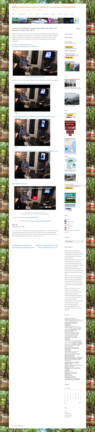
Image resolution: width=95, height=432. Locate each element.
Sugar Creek (73, 352)
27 (75, 399)
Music (28, 230)
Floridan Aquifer (77, 327)
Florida (68, 327)
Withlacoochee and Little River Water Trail (73, 365)
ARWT (72, 320)
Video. (16, 113)
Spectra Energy (69, 351)
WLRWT (68, 371)
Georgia (19, 232)
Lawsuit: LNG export (70, 138)
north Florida (28, 232)
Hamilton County (69, 331)
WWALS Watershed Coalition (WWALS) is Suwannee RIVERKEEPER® (43, 7)
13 (75, 395)
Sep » (80, 402)
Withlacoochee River (73, 369)
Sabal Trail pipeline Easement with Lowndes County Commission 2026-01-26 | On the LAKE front (74, 252)
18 (70, 397)
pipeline (68, 342)
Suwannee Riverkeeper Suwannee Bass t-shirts (70, 170)
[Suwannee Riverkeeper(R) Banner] (70, 207)
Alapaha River (70, 318)
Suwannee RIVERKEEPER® (31, 217)
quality (77, 342)
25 (70, 399)
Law (67, 333)
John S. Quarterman (72, 332)
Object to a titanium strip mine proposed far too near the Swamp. (73, 88)
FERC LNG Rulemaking (70, 93)
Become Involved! (22, 14)
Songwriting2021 (33, 230)
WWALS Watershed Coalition (18, 236)
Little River (74, 333)
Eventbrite (67, 219)
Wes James (54, 234)
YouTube (68, 228)
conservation (71, 323)
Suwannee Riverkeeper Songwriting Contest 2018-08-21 (35, 76)
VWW (68, 361)
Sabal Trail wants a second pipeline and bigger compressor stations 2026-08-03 (74, 256)
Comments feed (68, 415)
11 (70, 395)
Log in (66, 411)
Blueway (79, 321)
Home (13, 14)
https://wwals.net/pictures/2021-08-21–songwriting (24, 46)
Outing (78, 340)
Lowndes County (71, 335)
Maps (72, 14)
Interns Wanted (69, 37)
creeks (67, 326)
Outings (37, 14)
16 (65, 397)
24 (67, 399)
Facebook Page (69, 221)
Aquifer (67, 320)
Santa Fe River (69, 346)
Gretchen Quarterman (71, 330)
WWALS (71, 372)
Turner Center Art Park (42, 234)
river (77, 343)
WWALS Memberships (70, 50)
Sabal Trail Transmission (72, 345)
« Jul (65, 402)
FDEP (72, 326)
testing (68, 359)
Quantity (68, 344)
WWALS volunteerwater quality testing (70, 62)
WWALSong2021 (41, 230)
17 (67, 397)
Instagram (68, 224)
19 (73, 397)
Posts (30, 14)
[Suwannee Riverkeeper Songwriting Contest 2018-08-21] (35, 75)
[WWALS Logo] (70, 202)
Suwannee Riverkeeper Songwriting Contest (27, 234)
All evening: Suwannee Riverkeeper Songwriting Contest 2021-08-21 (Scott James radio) (36, 151)
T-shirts (66, 156)
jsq (42, 236)
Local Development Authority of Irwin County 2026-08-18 (73, 307)
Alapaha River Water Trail (72, 319)
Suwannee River (72, 354)
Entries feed (67, 413)
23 (65, 399)
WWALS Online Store (70, 173)
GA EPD (67, 329)
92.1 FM (51, 230)
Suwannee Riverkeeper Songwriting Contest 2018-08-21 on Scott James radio (34, 83)
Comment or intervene (70, 105)
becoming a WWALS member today (43, 221)
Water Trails (45, 14)
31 (67, 400)
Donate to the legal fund (71, 153)
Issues (59, 14)
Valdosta (50, 234)
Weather (68, 364)
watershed (72, 362)
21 (78, 397)
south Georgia (47, 232)
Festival (24, 230)
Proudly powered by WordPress (18, 425)
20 (75, 397)
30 (65, 400)
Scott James (33, 232)
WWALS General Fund (70, 113)
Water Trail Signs (69, 120)
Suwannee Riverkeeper (74, 356)
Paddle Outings (68, 42)
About (65, 14)
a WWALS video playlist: (21, 183)
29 (80, 399)
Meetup (71, 225)
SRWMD (76, 351)
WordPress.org (68, 416)
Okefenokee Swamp (69, 340)
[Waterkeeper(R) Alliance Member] (68, 210)
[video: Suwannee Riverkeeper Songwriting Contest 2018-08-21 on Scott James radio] (32, 111)
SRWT (67, 352)
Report (53, 14)
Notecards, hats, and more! (71, 181)
